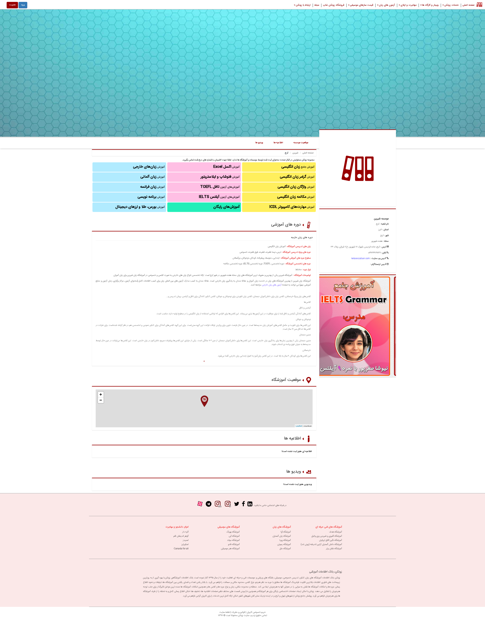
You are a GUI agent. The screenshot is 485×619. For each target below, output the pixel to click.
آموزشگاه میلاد (233, 540)
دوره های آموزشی (286, 224)
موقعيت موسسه (300, 143)
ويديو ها (259, 143)
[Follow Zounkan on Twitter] (236, 505)
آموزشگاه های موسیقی (228, 527)
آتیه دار (185, 532)
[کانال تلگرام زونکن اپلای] (208, 505)
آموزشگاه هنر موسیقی (230, 548)
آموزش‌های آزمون (220, 187)
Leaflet (299, 425)
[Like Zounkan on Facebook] (243, 505)
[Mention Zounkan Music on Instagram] (228, 505)
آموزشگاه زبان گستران (281, 536)
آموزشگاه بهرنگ (233, 532)
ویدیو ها (293, 471)
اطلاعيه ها (278, 143)
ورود (23, 5)
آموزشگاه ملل (285, 548)
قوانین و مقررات (238, 612)
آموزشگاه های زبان (282, 527)
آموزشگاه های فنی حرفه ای (328, 527)
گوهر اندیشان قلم (181, 536)
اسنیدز (186, 540)
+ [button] (100, 394)
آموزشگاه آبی (234, 536)
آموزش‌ (152, 187)
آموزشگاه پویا (285, 540)
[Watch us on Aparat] (200, 505)
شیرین (295, 153)
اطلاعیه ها (292, 438)
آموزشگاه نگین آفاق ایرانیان (330, 540)
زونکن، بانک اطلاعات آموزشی (325, 571)
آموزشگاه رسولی (284, 544)
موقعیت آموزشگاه (286, 380)
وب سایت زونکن (245, 615)
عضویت (12, 5)
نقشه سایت (224, 612)
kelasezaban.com (360, 258)
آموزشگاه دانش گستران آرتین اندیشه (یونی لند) (321, 544)
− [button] (100, 400)
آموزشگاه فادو (234, 544)
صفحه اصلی (308, 153)
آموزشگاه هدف (335, 532)
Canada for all (181, 548)
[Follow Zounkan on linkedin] (249, 505)
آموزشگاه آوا (286, 532)
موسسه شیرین (381, 219)
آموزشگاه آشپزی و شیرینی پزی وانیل (326, 536)
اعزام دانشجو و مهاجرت (177, 527)
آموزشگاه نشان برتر (334, 548)
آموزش (297, 177)
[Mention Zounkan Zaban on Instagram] (217, 505)
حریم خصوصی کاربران (256, 612)
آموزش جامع (297, 167)
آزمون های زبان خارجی (272, 285)
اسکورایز (185, 544)
